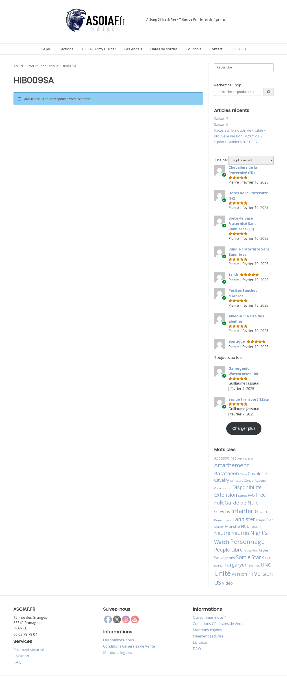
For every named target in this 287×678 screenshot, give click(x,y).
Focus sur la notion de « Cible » (240, 130)
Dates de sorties (164, 49)
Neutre (222, 533)
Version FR (242, 574)
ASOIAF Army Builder (98, 49)
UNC (266, 565)
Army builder (245, 458)
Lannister (244, 519)
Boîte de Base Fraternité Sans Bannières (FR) (242, 223)
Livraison (21, 655)
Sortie (243, 557)
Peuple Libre (228, 549)
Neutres (240, 533)
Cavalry (221, 480)
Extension (225, 494)
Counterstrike (222, 488)
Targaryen (236, 564)
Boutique (236, 341)
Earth (233, 274)
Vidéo (227, 583)
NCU (245, 526)
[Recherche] (268, 92)
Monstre (232, 526)
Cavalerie (257, 474)
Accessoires (225, 458)
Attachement (231, 465)
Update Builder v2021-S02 (236, 141)
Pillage (248, 550)
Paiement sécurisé (28, 649)
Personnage (247, 541)
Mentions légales (117, 652)
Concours (236, 481)
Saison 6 (221, 124)
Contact (215, 49)
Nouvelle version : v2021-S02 (238, 136)
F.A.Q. (17, 662)
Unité (222, 573)
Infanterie (244, 511)
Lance (228, 520)
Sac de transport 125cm (249, 399)
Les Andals (133, 49)
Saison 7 (221, 118)
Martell (219, 526)
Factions (66, 49)
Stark (257, 557)
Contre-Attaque (255, 480)
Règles (263, 550)
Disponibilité (247, 487)
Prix (255, 550)
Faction (242, 495)
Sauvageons (224, 557)
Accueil (18, 66)
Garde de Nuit (241, 502)
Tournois (193, 49)
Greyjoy (222, 511)
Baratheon (226, 473)
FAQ (251, 495)
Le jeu (46, 49)
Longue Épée (264, 520)
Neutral (256, 526)
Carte (243, 474)
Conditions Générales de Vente (129, 646)
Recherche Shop (227, 85)
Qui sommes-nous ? (119, 639)
